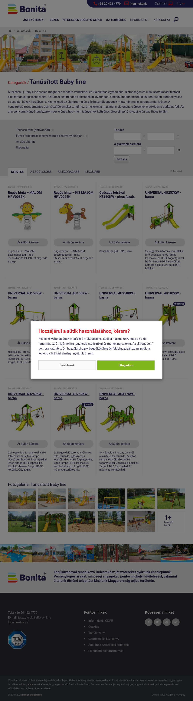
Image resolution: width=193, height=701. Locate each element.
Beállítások (67, 365)
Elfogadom (126, 365)
